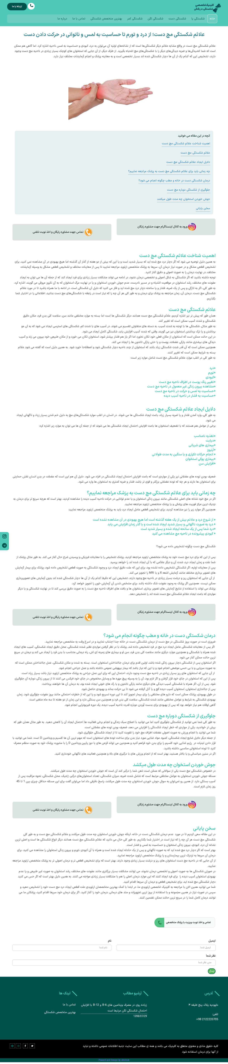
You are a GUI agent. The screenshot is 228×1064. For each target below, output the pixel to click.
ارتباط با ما (17, 6)
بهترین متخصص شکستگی (106, 19)
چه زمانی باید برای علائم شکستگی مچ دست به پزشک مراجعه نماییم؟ (169, 171)
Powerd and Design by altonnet (114, 1060)
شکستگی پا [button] (198, 19)
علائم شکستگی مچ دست (195, 153)
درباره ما (62, 19)
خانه (212, 19)
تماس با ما (78, 19)
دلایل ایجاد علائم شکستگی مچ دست (188, 162)
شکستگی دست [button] (177, 19)
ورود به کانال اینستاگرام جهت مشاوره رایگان (162, 227)
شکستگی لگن (155, 19)
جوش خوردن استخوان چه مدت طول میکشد (183, 199)
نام (109, 941)
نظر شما (211, 956)
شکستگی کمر (134, 19)
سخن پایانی (203, 208)
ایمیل (212, 941)
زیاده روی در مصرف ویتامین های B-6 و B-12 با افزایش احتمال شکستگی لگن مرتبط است (114, 1008)
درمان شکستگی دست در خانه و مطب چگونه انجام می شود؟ (174, 180)
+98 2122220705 (207, 1020)
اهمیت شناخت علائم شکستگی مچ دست (186, 143)
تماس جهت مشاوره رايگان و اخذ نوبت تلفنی (58, 232)
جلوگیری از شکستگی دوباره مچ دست (188, 190)
